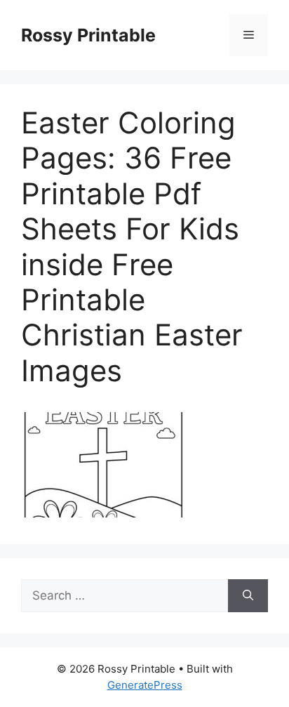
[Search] (248, 596)
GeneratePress (144, 685)
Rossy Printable (88, 35)
